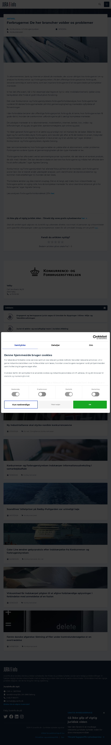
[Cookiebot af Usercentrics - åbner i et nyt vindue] (95, 337)
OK (90, 404)
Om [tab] (91, 345)
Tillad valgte (55, 404)
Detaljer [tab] (55, 345)
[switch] (42, 394)
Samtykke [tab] (19, 345)
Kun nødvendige (21, 404)
